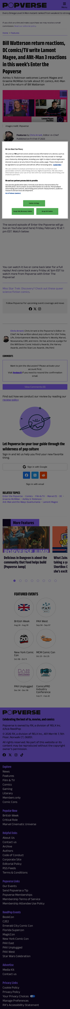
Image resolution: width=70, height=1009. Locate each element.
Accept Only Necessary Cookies (23, 211)
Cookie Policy (57, 165)
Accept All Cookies (47, 211)
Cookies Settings (34, 203)
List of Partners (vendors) (13, 193)
